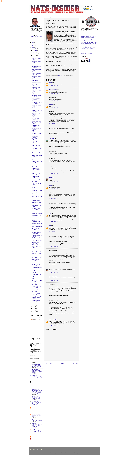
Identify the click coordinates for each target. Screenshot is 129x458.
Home (62, 363)
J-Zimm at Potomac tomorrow (36, 294)
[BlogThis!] (68, 75)
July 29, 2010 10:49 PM (53, 154)
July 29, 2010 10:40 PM (53, 107)
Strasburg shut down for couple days (37, 103)
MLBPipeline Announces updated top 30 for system (36, 366)
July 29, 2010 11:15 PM (53, 264)
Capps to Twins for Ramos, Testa (36, 85)
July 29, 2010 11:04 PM (53, 221)
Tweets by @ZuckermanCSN (86, 53)
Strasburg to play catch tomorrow (36, 67)
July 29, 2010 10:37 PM (53, 100)
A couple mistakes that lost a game (36, 287)
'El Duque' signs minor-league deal (36, 290)
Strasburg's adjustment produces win (36, 233)
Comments (34, 319)
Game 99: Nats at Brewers (35, 137)
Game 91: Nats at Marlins (37, 196)
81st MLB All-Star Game (37, 213)
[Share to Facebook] (70, 75)
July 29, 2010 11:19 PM (53, 272)
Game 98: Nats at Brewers (35, 139)
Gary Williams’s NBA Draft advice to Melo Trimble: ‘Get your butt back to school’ (37, 403)
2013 (33, 42)
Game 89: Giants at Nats (37, 223)
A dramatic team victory (37, 278)
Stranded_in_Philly (53, 89)
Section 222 (51, 138)
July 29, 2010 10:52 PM (53, 181)
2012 (33, 44)
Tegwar (50, 177)
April (34, 308)
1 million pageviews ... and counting (36, 209)
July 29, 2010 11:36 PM (53, 280)
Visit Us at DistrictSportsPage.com (36, 411)
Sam (50, 225)
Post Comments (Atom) (55, 366)
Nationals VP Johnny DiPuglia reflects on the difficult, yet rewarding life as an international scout (89, 40)
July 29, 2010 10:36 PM (53, 93)
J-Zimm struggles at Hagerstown (36, 131)
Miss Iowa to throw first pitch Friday (36, 91)
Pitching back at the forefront (36, 99)
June (34, 305)
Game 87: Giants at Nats (37, 240)
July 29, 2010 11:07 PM (53, 246)
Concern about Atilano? (36, 202)
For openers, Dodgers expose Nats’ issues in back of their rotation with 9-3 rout (37, 385)
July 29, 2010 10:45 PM (53, 134)
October (34, 52)
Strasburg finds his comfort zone (36, 151)
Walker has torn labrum (36, 121)
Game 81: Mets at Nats (36, 291)
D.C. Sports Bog (35, 401)
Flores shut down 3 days (37, 226)
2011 (33, 45)
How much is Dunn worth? (37, 253)
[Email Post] (64, 75)
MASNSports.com (35, 423)
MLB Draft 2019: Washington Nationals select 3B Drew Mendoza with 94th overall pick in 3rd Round (37, 392)
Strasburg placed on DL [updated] (36, 96)
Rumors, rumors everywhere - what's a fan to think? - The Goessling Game (37, 425)
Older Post (75, 363)
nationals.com (35, 396)
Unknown (51, 104)
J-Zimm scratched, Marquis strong (36, 180)
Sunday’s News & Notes (36, 361)
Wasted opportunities (36, 192)
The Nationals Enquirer (36, 444)
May (34, 306)
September (35, 53)
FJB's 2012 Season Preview (37, 420)
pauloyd (50, 82)
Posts (33, 317)
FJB (32, 419)
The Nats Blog (34, 442)
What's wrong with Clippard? (35, 260)
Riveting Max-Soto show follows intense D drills (36, 398)
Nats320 (33, 429)
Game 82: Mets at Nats (36, 284)
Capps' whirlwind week (36, 200)
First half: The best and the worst (36, 218)
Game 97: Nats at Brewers (35, 142)
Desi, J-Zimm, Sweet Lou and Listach (37, 165)
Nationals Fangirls (35, 369)
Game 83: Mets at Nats (36, 274)
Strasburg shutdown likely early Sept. (37, 256)
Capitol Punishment (36, 414)
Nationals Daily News (36, 434)
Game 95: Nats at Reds (37, 158)
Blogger (77, 452)
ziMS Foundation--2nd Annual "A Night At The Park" (37, 431)
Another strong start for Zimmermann (36, 250)
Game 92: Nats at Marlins (37, 190)
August (34, 55)
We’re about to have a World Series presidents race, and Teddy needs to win (37, 377)
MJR (50, 213)
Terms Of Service (33, 449)
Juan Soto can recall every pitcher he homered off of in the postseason (88, 37)
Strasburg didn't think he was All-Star (37, 265)
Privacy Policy (40, 449)
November (35, 50)
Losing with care (35, 159)
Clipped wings (35, 224)
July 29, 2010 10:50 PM (53, 163)
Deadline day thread (36, 71)
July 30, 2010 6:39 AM (53, 325)
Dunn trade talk (35, 80)
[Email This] (67, 75)
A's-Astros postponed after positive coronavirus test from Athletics (88, 48)
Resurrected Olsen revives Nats (36, 88)
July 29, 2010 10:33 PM (53, 85)
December (35, 48)
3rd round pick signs (36, 244)
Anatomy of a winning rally (37, 296)
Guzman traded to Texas (37, 78)
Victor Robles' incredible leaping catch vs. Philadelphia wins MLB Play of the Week (89, 43)
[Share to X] (69, 75)
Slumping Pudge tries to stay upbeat (37, 172)
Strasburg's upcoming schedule (36, 301)
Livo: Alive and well (36, 144)
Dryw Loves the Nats (53, 319)
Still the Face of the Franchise (36, 263)
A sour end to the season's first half (36, 221)
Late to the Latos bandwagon (35, 243)
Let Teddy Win (35, 375)
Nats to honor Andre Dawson (36, 126)
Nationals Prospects (36, 360)
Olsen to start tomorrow (36, 100)
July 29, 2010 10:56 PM (53, 198)
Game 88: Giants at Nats (37, 230)
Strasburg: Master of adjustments (36, 199)
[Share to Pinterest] (72, 75)
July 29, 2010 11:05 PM (53, 231)
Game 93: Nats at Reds (37, 181)
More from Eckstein (36, 186)
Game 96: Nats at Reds (37, 148)
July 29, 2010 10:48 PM (53, 147)
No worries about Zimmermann (35, 119)
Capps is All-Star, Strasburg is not (36, 277)
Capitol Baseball (35, 436)
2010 (33, 47)
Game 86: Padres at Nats (37, 251)
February (34, 311)
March (34, 310)
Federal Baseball (35, 389)
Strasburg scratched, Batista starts (36, 116)
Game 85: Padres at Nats (37, 257)
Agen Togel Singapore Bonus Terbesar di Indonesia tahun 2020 (37, 371)
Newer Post (49, 363)
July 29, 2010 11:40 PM (53, 297)
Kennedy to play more (36, 283)
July (34, 57)
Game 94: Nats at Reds (37, 166)
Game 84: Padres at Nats (37, 267)
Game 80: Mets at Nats (36, 303)
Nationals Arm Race (36, 364)
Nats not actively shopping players (36, 169)
